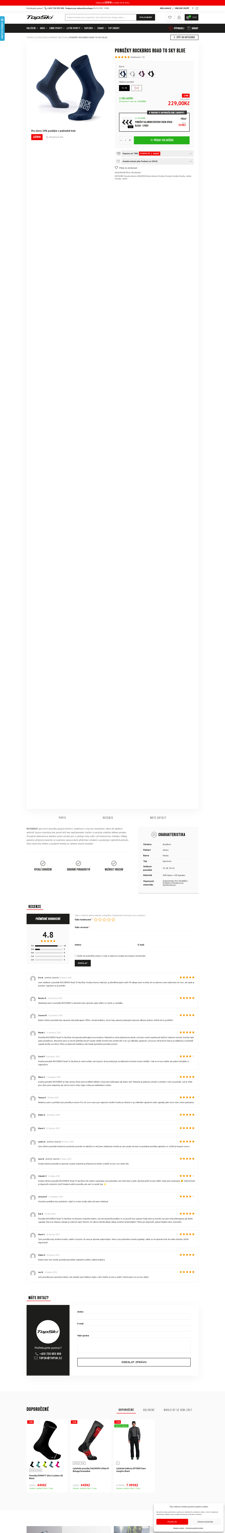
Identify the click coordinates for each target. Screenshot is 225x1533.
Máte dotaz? (158, 818)
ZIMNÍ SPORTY (55, 28)
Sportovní (167, 861)
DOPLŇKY (88, 28)
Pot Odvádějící (181, 880)
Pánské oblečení (151, 176)
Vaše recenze (82, 927)
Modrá (165, 855)
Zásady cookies (178, 1528)
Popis (62, 818)
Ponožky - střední (185, 176)
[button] (170, 17)
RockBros (167, 844)
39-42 (172, 868)
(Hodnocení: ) (138, 57)
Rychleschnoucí (169, 885)
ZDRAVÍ (100, 28)
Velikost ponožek (126, 81)
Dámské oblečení (58, 37)
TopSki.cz (31, 37)
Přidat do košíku (164, 140)
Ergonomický (168, 880)
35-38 (165, 868)
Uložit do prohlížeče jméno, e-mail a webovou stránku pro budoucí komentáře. (111, 955)
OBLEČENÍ (31, 28)
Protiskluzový (177, 883)
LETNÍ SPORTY (73, 28)
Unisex (165, 850)
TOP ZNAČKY (114, 28)
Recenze (108, 818)
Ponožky (161, 176)
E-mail (141, 944)
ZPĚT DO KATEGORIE (185, 37)
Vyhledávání (145, 17)
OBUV (42, 28)
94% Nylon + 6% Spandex (174, 875)
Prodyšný (166, 883)
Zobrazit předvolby (205, 1522)
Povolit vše (172, 1522)
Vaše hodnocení (83, 919)
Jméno (78, 944)
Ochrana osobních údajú (194, 1528)
